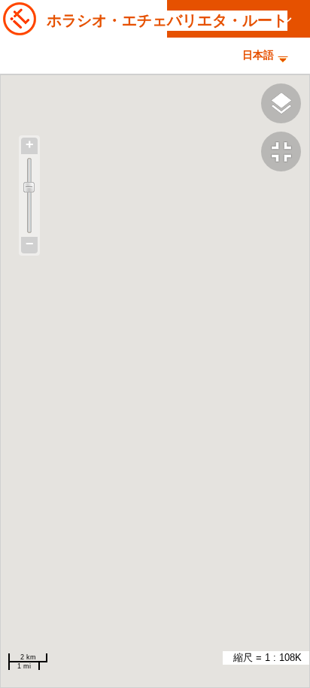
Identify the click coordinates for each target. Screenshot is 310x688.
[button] (285, 153)
